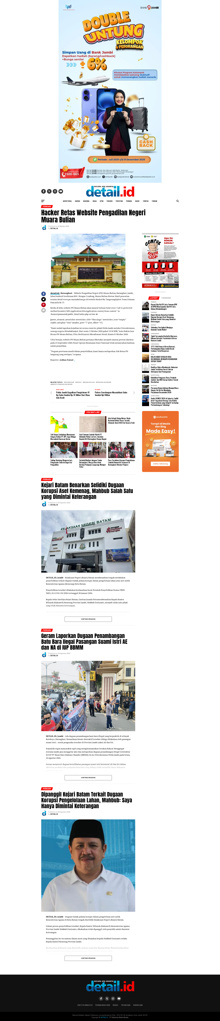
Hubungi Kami (138, 1005)
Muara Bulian (89, 382)
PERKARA (129, 201)
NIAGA (95, 201)
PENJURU (110, 201)
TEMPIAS (145, 201)
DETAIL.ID (54, 228)
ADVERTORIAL (67, 201)
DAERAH (77, 201)
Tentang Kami (125, 1005)
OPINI (101, 201)
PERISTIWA (119, 201)
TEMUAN (154, 201)
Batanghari (69, 382)
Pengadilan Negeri (104, 382)
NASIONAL (86, 201)
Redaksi (115, 1005)
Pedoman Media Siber (102, 1005)
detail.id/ (55, 293)
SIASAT (137, 201)
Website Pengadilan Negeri (61, 384)
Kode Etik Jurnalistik (84, 1005)
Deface (78, 382)
